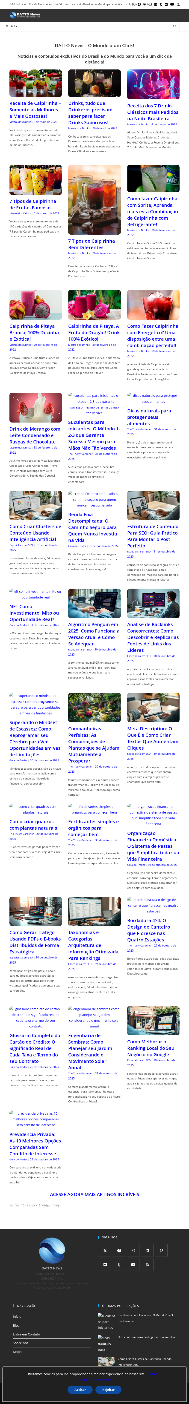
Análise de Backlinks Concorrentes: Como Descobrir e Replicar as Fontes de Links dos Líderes (153, 637)
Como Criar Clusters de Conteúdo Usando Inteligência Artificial (35, 532)
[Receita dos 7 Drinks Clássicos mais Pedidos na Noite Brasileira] (153, 96)
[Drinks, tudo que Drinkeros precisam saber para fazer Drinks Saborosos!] (94, 94)
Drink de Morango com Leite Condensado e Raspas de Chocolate (34, 435)
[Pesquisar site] (174, 26)
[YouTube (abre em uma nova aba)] (172, 4)
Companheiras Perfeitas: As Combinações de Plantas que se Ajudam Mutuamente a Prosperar (93, 744)
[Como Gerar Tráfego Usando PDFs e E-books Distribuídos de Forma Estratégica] (35, 923)
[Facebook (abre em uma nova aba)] (139, 4)
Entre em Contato (26, 1334)
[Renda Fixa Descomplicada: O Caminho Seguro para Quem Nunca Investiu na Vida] (94, 505)
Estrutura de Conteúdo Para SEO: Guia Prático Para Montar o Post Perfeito (152, 536)
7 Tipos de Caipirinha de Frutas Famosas (32, 204)
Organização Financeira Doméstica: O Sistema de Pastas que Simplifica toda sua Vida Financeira (153, 846)
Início (17, 1316)
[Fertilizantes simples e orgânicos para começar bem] (94, 812)
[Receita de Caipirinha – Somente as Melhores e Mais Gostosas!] (35, 94)
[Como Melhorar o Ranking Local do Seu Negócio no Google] (153, 1032)
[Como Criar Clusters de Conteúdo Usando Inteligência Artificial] (35, 517)
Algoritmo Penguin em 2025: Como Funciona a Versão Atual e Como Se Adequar (94, 634)
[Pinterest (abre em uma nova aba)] (145, 4)
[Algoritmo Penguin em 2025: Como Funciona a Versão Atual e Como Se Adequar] (94, 615)
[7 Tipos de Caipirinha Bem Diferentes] (94, 232)
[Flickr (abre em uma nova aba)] (166, 4)
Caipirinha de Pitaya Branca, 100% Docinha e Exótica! (34, 332)
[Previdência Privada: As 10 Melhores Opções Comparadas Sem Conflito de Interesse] (35, 1125)
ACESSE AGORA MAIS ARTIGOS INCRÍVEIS (94, 1194)
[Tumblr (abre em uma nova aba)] (161, 4)
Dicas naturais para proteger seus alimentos (149, 417)
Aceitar (80, 1389)
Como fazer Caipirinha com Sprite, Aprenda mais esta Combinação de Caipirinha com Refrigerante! (152, 211)
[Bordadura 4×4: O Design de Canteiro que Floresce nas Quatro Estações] (153, 911)
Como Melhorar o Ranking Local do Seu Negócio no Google (150, 1048)
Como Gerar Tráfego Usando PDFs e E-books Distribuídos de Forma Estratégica (35, 942)
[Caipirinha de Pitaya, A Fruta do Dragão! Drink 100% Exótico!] (94, 317)
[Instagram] (133, 1250)
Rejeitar (108, 1389)
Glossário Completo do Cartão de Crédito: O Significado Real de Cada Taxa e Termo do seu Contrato (34, 1048)
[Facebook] (119, 1250)
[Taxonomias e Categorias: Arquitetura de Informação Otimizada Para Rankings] (94, 923)
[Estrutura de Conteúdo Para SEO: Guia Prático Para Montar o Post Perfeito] (153, 517)
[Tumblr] (119, 1264)
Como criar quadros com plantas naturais (33, 824)
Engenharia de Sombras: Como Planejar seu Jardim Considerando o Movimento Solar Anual (90, 1051)
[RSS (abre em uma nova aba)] (177, 4)
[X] (105, 1250)
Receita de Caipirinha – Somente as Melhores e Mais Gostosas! (35, 109)
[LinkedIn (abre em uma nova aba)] (156, 4)
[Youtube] (133, 1264)
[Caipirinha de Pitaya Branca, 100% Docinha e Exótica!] (35, 317)
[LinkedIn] (147, 1250)
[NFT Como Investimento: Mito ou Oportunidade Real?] (35, 597)
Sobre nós (20, 1343)
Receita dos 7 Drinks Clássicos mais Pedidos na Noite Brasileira (152, 112)
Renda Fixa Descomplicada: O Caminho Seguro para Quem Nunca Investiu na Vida (92, 527)
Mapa (17, 1351)
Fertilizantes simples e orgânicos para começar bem (93, 827)
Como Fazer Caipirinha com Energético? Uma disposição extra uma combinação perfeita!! (152, 335)
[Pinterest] (161, 1250)
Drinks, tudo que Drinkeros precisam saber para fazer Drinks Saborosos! (90, 113)
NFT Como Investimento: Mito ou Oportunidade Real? (34, 612)
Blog (16, 1325)
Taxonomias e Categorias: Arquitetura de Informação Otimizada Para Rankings (93, 945)
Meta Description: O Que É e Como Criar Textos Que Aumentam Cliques (152, 738)
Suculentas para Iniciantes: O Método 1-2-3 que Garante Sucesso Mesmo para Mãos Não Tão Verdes (94, 435)
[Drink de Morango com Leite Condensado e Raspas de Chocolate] (35, 419)
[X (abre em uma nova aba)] (133, 4)
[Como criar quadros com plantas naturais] (35, 812)
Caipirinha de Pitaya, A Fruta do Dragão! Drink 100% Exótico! (94, 332)
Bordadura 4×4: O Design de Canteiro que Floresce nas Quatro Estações (148, 930)
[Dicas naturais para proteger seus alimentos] (153, 401)
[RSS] (147, 1264)
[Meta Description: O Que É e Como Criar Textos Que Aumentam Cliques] (153, 719)
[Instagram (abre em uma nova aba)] (150, 4)
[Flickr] (105, 1264)
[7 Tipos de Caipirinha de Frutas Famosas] (35, 192)
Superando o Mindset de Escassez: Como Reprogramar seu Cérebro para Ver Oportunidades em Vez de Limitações (35, 738)
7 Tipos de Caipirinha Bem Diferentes (91, 244)
